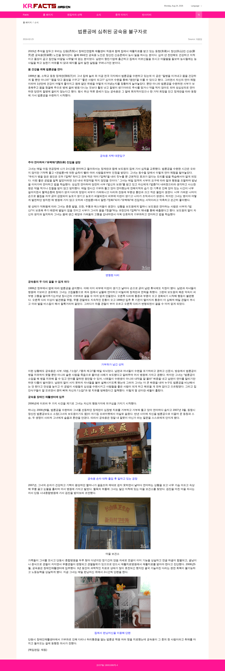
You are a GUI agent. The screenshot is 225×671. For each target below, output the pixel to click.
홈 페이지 (48, 14)
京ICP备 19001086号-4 (107, 665)
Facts (26, 14)
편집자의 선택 (74, 14)
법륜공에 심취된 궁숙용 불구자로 (112, 31)
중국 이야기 (121, 14)
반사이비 (146, 14)
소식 (98, 14)
